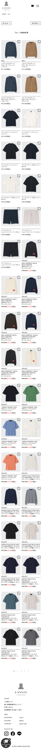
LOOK (21, 718)
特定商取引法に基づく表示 (13, 710)
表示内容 (35, 23)
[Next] (28, 671)
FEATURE (7, 721)
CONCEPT (7, 724)
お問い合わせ (8, 707)
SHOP (4, 14)
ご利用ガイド (8, 702)
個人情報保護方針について (13, 704)
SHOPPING (8, 718)
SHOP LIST (23, 724)
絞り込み (5, 23)
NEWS (21, 721)
